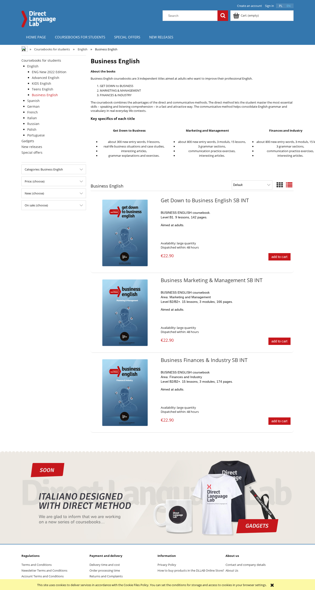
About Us (232, 570)
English (33, 66)
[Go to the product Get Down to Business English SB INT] (125, 232)
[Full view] (289, 184)
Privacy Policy (167, 565)
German (33, 106)
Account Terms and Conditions (42, 576)
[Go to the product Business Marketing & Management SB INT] (125, 312)
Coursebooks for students (41, 60)
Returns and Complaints (106, 576)
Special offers (31, 152)
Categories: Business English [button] (44, 169)
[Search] (222, 15)
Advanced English (45, 77)
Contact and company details (246, 565)
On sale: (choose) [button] (36, 205)
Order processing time (104, 570)
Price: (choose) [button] (35, 181)
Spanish (33, 100)
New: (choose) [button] (34, 193)
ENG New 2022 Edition (49, 72)
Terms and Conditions (36, 565)
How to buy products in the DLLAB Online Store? (191, 570)
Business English (45, 95)
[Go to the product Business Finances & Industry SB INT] (125, 392)
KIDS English (41, 83)
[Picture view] (279, 184)
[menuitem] (35, 37)
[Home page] (38, 18)
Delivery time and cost (104, 565)
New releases (31, 147)
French (32, 112)
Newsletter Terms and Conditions (44, 570)
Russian (33, 123)
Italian (32, 118)
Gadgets (27, 141)
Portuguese (36, 135)
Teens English (42, 89)
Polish (31, 129)
